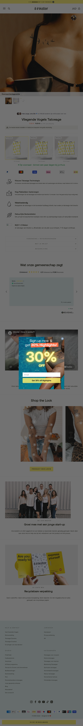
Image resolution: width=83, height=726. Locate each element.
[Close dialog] (62, 339)
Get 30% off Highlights (41, 380)
